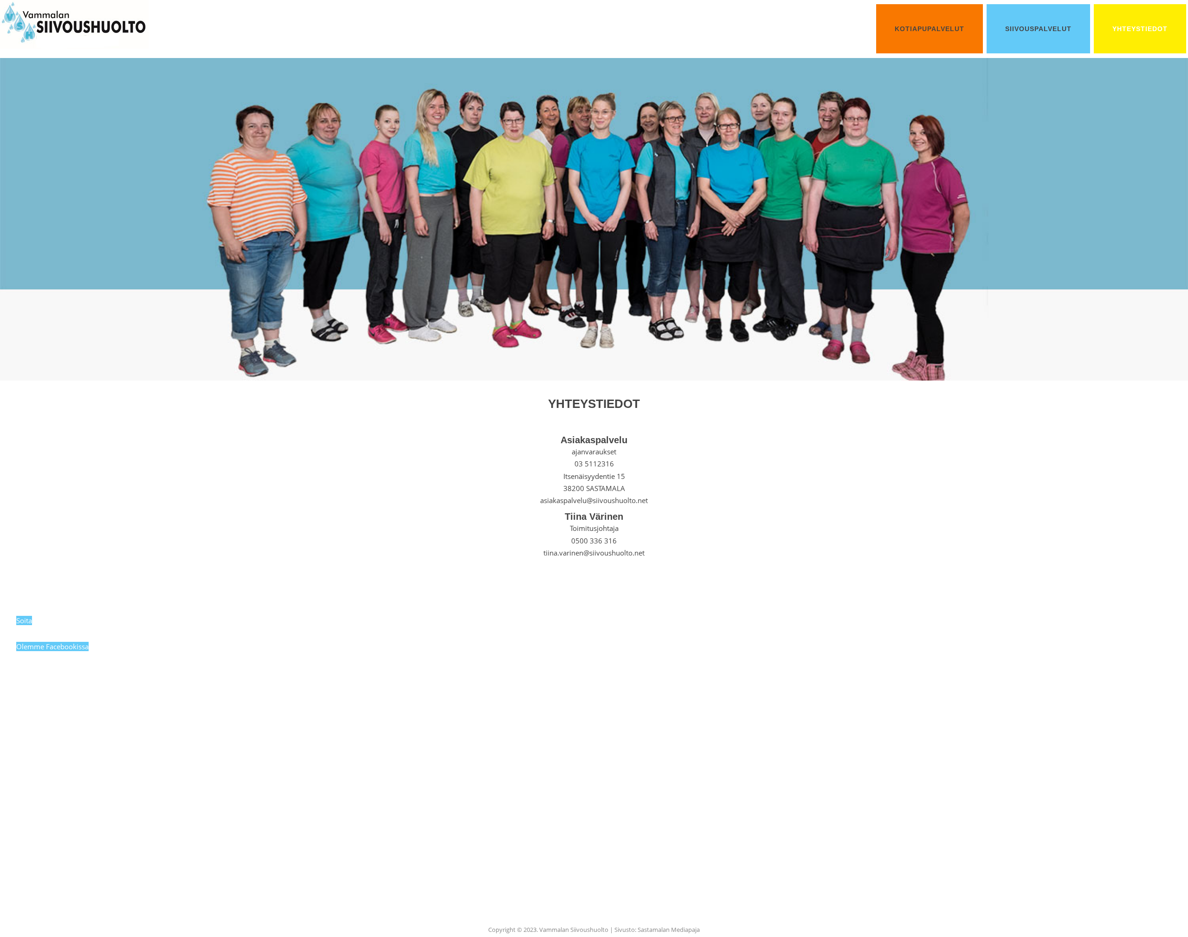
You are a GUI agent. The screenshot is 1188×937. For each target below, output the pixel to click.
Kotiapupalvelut (929, 28)
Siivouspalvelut (1038, 28)
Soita (24, 620)
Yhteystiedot (1140, 28)
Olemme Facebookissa (52, 646)
